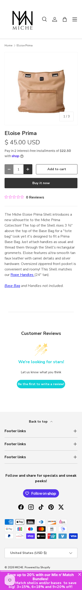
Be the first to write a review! (41, 384)
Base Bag (12, 285)
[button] (65, 19)
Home (8, 45)
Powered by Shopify (37, 567)
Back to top (39, 421)
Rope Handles (22, 274)
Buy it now (41, 183)
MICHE (19, 567)
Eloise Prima (25, 45)
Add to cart (56, 169)
